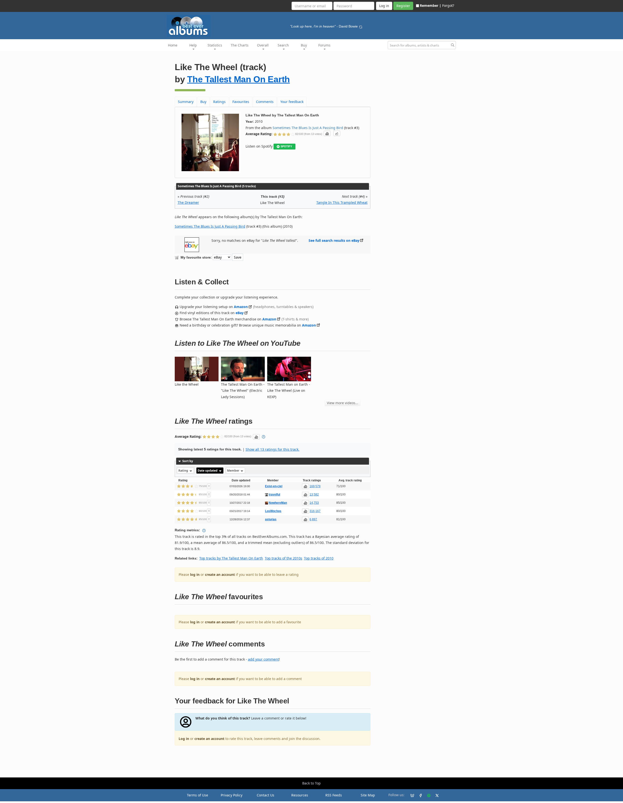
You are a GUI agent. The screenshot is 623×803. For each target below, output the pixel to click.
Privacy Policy (231, 795)
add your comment (263, 659)
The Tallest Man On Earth (238, 79)
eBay (240, 312)
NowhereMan (278, 502)
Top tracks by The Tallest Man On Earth (231, 558)
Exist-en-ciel (273, 486)
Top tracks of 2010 (318, 558)
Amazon (241, 306)
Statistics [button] (215, 45)
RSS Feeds (333, 795)
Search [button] (283, 45)
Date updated (208, 470)
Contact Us (265, 795)
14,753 (314, 502)
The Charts (239, 45)
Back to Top (311, 783)
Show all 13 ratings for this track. (272, 449)
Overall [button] (263, 45)
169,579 (315, 486)
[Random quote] (361, 26)
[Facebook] (418, 795)
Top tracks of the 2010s (283, 558)
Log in (184, 738)
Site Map (368, 795)
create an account (220, 574)
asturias (270, 519)
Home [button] (172, 45)
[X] (435, 795)
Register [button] (403, 5)
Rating (183, 470)
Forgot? (448, 5)
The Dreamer (188, 202)
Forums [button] (324, 45)
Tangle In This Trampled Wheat (341, 202)
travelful (274, 494)
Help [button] (193, 45)
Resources (299, 795)
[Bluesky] (410, 795)
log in (195, 574)
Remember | (430, 5)
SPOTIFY (286, 146)
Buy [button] (304, 45)
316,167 (315, 511)
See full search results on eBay (334, 240)
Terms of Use (197, 795)
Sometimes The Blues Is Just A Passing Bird (308, 127)
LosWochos (273, 511)
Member (233, 470)
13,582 (314, 494)
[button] (327, 133)
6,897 (313, 519)
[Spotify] (427, 795)
